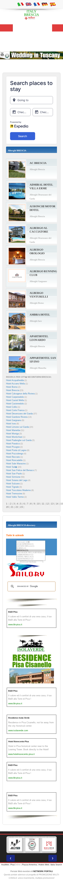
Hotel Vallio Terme (15, 497)
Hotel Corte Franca (15, 410)
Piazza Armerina (29, 865)
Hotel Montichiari (14, 437)
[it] (20, 4)
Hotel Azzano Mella (15, 383)
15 (61, 503)
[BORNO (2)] (30, 548)
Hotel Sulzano (13, 483)
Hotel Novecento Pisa (18, 741)
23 (21, 507)
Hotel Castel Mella (15, 400)
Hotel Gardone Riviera (16, 417)
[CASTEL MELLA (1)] (30, 557)
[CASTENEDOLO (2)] (30, 559)
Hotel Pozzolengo (14, 453)
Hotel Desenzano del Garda (19, 413)
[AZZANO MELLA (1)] (30, 546)
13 (52, 503)
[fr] (36, 4)
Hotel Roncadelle (14, 460)
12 (47, 503)
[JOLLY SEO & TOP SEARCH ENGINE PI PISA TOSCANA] (15, 844)
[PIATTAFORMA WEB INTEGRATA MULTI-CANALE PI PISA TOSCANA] (32, 844)
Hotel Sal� (11, 467)
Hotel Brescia (12, 390)
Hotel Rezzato (13, 457)
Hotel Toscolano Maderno (18, 490)
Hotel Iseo (11, 423)
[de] (44, 4)
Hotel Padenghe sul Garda (19, 440)
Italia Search (56, 865)
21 (12, 507)
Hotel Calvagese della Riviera (20, 393)
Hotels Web (43, 865)
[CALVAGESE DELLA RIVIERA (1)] (30, 553)
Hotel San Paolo (14, 473)
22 (16, 507)
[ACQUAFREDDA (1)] (30, 544)
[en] (28, 4)
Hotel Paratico (13, 443)
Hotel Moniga (12, 433)
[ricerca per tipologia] (31, 562)
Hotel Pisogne (13, 447)
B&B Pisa (12, 612)
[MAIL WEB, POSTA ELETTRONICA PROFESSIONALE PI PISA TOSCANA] (49, 844)
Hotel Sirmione (13, 477)
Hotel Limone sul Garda (17, 427)
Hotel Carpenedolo (15, 397)
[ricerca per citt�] (30, 542)
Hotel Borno (11, 387)
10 (38, 503)
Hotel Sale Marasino (16, 463)
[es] (52, 4)
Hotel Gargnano (13, 420)
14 (57, 503)
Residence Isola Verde (19, 718)
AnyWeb (5, 865)
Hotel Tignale (12, 487)
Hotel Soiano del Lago (16, 480)
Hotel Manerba (13, 430)
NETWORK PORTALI (43, 871)
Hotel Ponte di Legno (16, 450)
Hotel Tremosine (14, 493)
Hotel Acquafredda (15, 380)
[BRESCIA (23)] (30, 550)
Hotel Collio (11, 407)
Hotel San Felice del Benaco (20, 470)
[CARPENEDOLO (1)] (30, 555)
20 (7, 507)
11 (43, 503)
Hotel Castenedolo (15, 403)
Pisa (12, 865)
